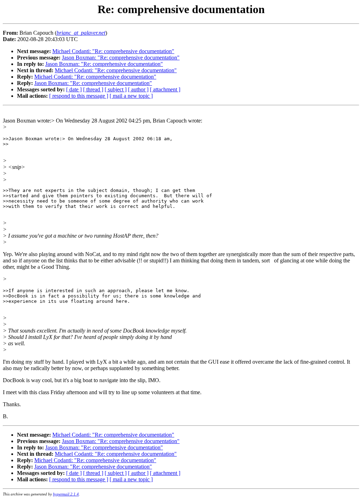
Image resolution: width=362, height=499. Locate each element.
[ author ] (138, 89)
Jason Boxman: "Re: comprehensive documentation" (121, 58)
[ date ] (74, 89)
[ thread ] (93, 89)
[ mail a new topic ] (131, 96)
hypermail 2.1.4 (66, 494)
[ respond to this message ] (78, 96)
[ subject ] (116, 89)
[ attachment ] (165, 89)
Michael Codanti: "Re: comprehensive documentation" (113, 51)
